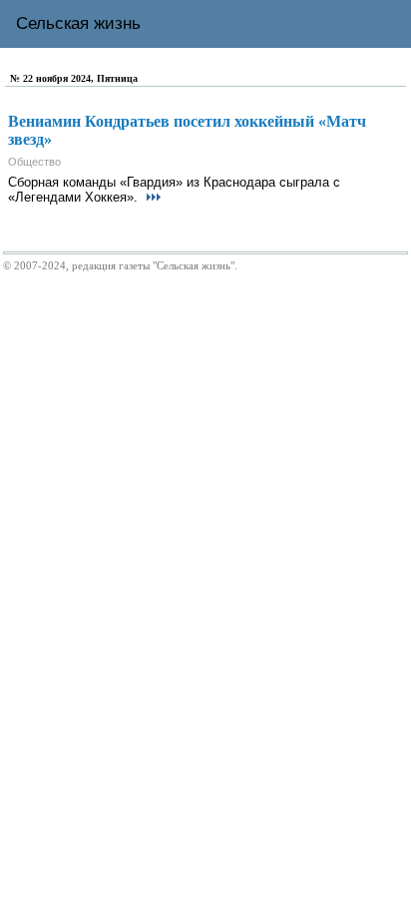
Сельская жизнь (78, 23)
